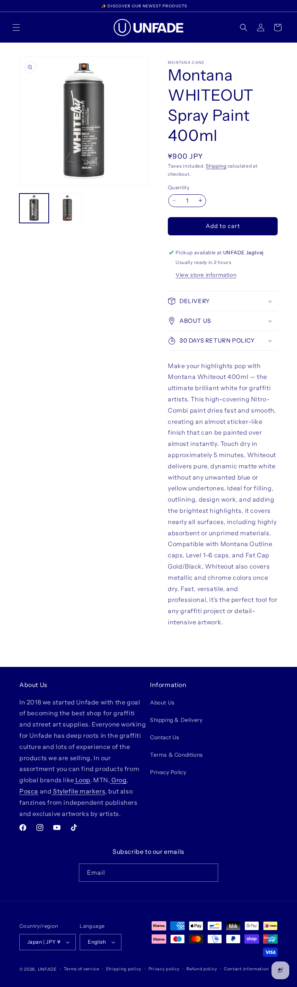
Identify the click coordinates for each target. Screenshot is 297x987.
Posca (28, 791)
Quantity (178, 187)
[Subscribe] (209, 873)
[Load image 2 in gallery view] (67, 208)
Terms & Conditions (176, 754)
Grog (118, 780)
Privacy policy (164, 969)
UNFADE (47, 969)
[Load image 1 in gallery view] (34, 208)
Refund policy (201, 969)
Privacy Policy (168, 772)
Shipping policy (124, 969)
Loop (82, 780)
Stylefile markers (78, 791)
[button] (16, 27)
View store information (206, 274)
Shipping (216, 166)
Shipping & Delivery (176, 719)
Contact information (246, 969)
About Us (162, 702)
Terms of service (81, 969)
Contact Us (164, 737)
